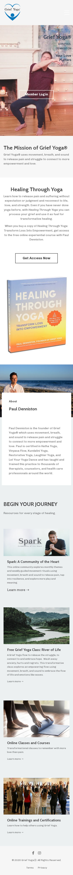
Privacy (42, 867)
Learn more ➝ (18, 590)
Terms (30, 867)
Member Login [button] (36, 94)
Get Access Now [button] (36, 258)
